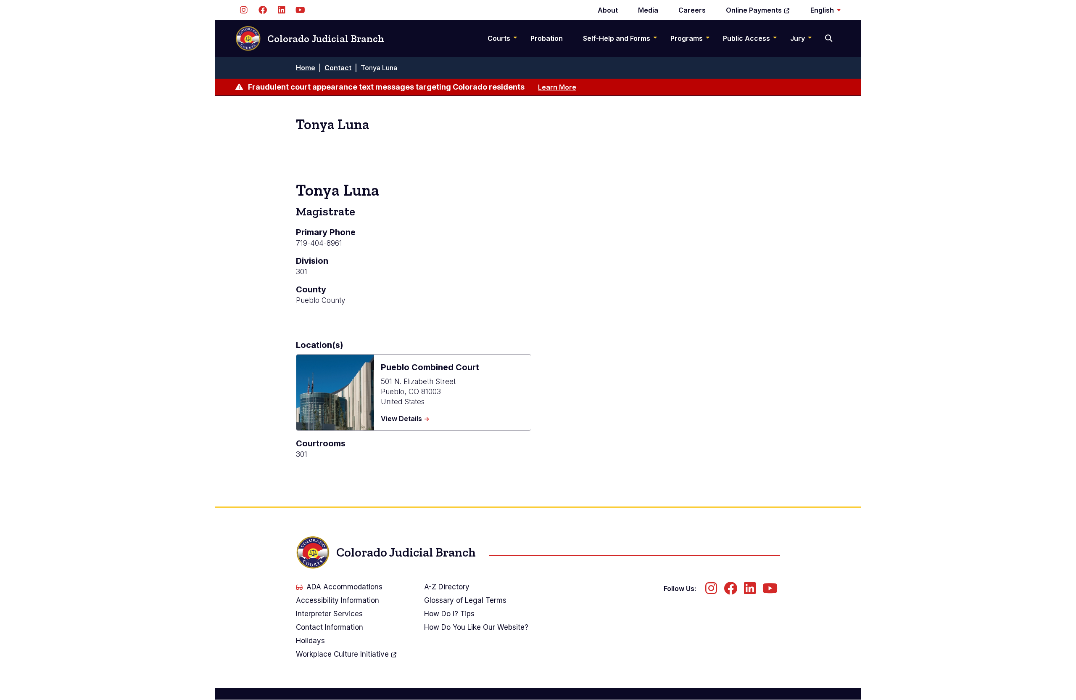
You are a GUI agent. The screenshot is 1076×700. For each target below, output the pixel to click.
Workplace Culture (342, 654)
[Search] (829, 38)
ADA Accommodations (344, 587)
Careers (692, 10)
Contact (337, 68)
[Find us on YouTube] (300, 10)
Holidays (310, 640)
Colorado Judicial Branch (325, 38)
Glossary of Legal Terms (465, 600)
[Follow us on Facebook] (262, 10)
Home (305, 68)
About (608, 10)
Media (648, 10)
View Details (405, 419)
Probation (546, 38)
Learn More (557, 87)
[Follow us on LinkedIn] (281, 10)
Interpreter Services (329, 614)
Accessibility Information (337, 600)
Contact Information (329, 627)
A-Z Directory (446, 587)
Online (754, 10)
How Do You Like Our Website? (476, 627)
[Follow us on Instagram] (243, 10)
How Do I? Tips (449, 614)
